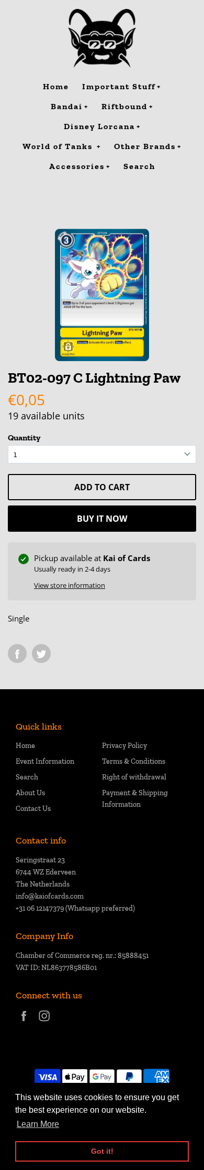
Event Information (45, 761)
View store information (69, 585)
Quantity (24, 437)
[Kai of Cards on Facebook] (24, 1022)
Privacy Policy (124, 745)
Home (25, 745)
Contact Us (33, 808)
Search (27, 777)
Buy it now (102, 518)
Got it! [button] (102, 1151)
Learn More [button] (38, 1124)
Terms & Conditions (133, 761)
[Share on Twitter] (41, 653)
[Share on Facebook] (17, 653)
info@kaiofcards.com (50, 896)
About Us (30, 792)
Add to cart (102, 487)
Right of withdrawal (134, 777)
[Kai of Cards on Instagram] (44, 1022)
